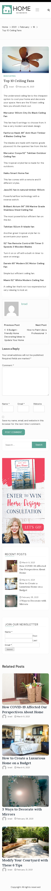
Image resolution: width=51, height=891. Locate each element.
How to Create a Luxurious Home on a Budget (30, 587)
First (35, 635)
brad (11, 86)
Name (6, 403)
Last (35, 640)
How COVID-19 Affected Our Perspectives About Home (32, 569)
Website (37, 403)
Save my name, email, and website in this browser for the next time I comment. (23, 422)
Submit (10, 649)
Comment (8, 365)
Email (21, 403)
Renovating (10, 76)
